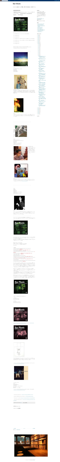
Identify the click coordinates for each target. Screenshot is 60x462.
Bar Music (17, 4)
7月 (38, 49)
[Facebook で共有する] (25, 402)
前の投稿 (34, 428)
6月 (38, 50)
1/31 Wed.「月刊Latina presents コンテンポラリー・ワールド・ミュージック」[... (41, 71)
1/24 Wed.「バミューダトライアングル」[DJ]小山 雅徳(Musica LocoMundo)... (42, 85)
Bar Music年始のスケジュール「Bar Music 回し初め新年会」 (41, 106)
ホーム (24, 428)
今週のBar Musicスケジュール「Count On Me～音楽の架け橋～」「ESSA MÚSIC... (41, 74)
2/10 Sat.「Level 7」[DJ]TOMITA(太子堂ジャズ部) (41, 62)
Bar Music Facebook (40, 27)
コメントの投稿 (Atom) (17, 429)
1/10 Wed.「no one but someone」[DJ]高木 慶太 (41, 97)
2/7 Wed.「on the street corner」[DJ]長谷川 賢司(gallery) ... (41, 64)
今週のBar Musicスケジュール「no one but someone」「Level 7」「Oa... (41, 79)
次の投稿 (15, 428)
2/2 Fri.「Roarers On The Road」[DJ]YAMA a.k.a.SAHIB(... (41, 69)
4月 (38, 52)
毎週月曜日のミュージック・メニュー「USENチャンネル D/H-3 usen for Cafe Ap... (42, 76)
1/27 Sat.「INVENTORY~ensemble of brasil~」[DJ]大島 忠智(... (41, 83)
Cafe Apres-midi (40, 31)
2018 (38, 43)
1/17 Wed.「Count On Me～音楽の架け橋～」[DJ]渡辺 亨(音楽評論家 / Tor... (42, 89)
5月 (38, 51)
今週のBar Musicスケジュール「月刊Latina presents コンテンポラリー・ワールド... (41, 57)
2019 (38, 42)
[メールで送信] (23, 402)
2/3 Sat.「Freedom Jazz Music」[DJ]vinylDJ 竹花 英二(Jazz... (41, 67)
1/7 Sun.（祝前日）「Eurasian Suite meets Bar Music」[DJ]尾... (42, 99)
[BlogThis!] (24, 402)
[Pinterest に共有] (26, 402)
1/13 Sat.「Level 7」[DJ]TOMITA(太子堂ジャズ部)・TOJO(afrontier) (41, 93)
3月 (38, 53)
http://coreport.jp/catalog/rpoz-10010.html (29, 396)
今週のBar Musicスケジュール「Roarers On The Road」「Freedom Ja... (41, 95)
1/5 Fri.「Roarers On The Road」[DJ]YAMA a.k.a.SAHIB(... (41, 103)
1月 (38, 55)
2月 (38, 54)
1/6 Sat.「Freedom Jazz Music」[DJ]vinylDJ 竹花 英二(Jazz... (41, 101)
